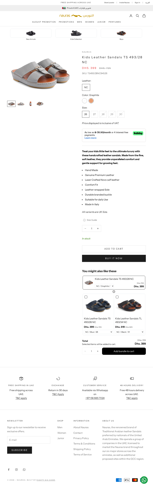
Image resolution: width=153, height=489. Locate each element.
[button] (85, 351)
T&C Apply (58, 394)
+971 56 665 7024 (95, 397)
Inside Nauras (124, 2)
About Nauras (81, 427)
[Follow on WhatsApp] (24, 469)
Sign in (137, 2)
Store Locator (109, 2)
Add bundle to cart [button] (124, 351)
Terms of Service (82, 454)
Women (89, 22)
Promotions (66, 22)
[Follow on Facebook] (8, 469)
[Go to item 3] (30, 104)
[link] (89, 282)
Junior (101, 22)
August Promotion (44, 22)
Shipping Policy (82, 449)
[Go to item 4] (40, 104)
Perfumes (115, 22)
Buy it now (114, 258)
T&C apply (21, 397)
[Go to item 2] (21, 104)
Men (79, 22)
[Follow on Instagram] (16, 469)
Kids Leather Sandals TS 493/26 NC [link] (97, 320)
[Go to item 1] (11, 104)
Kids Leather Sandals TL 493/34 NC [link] (128, 320)
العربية (147, 2)
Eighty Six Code (46, 480)
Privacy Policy (81, 438)
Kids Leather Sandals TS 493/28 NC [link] (114, 278)
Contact (77, 432)
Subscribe (20, 450)
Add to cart (114, 248)
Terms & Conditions (84, 443)
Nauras (86, 52)
